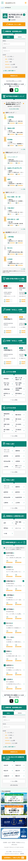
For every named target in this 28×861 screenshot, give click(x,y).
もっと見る (23, 149)
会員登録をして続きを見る (14, 857)
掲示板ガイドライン (20, 842)
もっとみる (21, 280)
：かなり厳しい (9, 56)
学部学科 (20, 37)
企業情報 (22, 853)
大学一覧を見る (14, 785)
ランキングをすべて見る (14, 108)
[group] (10, 293)
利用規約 (13, 842)
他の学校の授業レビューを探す (14, 80)
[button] (26, 293)
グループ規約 (9, 851)
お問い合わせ (14, 844)
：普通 (8, 61)
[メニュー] (2, 2)
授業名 (8, 37)
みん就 (9, 842)
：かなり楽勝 (11, 67)
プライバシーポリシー (17, 851)
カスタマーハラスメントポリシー (12, 853)
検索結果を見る (14, 75)
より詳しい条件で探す (8, 70)
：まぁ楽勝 (10, 64)
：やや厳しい (9, 59)
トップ (2, 7)
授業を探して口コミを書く (15, 24)
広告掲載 (5, 842)
